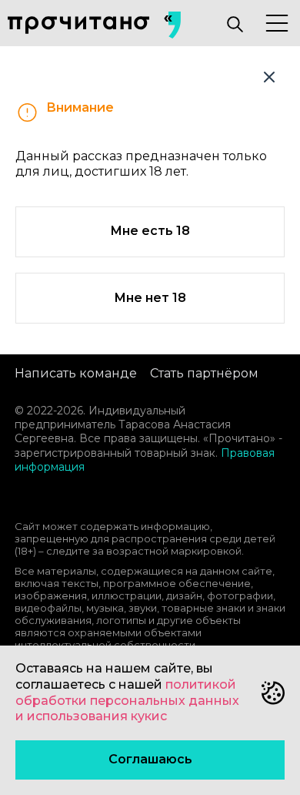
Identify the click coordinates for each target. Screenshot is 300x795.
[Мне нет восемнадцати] (269, 77)
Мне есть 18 (150, 230)
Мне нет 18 (150, 297)
